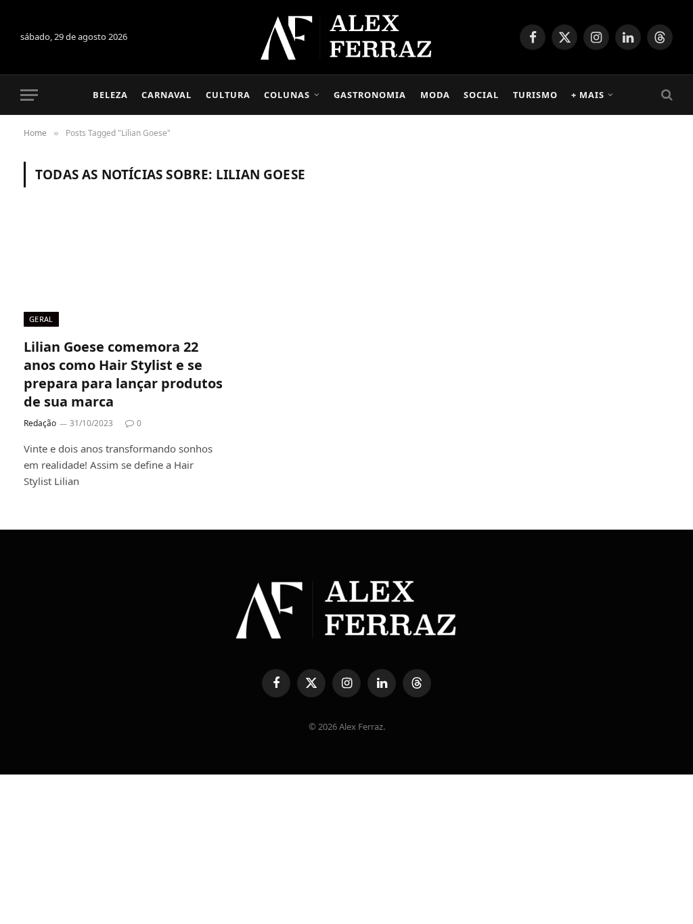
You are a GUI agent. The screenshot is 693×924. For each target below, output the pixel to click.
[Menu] (29, 95)
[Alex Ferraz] (346, 37)
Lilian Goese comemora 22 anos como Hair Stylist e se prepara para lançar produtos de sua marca (123, 374)
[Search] (665, 95)
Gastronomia (370, 95)
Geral (41, 319)
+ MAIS (587, 95)
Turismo (535, 95)
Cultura (228, 95)
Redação (40, 423)
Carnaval (166, 95)
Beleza (110, 95)
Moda (435, 95)
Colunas (287, 95)
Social (481, 95)
